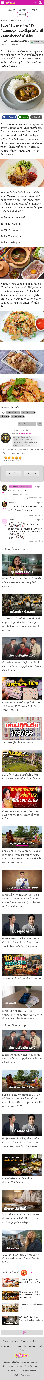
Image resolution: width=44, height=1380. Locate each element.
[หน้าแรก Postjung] (10, 2)
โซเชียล (4, 66)
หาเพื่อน (33, 1341)
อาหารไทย (12, 412)
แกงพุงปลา (17, 416)
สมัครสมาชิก (31, 473)
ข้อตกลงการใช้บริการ (12, 1362)
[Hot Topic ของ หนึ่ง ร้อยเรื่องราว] (5, 442)
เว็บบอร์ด (11, 10)
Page (22, 1350)
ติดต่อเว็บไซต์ (13, 1371)
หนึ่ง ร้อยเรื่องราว (14, 44)
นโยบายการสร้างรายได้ (23, 1366)
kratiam (11, 519)
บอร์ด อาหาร (22, 21)
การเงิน (40, 1346)
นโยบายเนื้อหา (7, 1366)
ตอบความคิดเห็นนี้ (36, 498)
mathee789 (13, 502)
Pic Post (17, 1346)
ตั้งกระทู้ (22, 14)
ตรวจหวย (14, 1341)
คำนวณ (32, 1346)
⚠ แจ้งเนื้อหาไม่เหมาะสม (27, 424)
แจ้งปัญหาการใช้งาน (28, 1371)
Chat (40, 1341)
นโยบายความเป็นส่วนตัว (31, 1362)
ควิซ (24, 1346)
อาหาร (31, 1272)
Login (13, 473)
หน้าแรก (4, 21)
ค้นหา (34, 10)
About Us (38, 1366)
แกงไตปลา (27, 412)
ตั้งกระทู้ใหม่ (22, 1332)
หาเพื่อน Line (6, 1346)
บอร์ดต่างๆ (24, 10)
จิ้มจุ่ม (4, 416)
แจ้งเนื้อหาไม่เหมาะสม (22, 1375)
